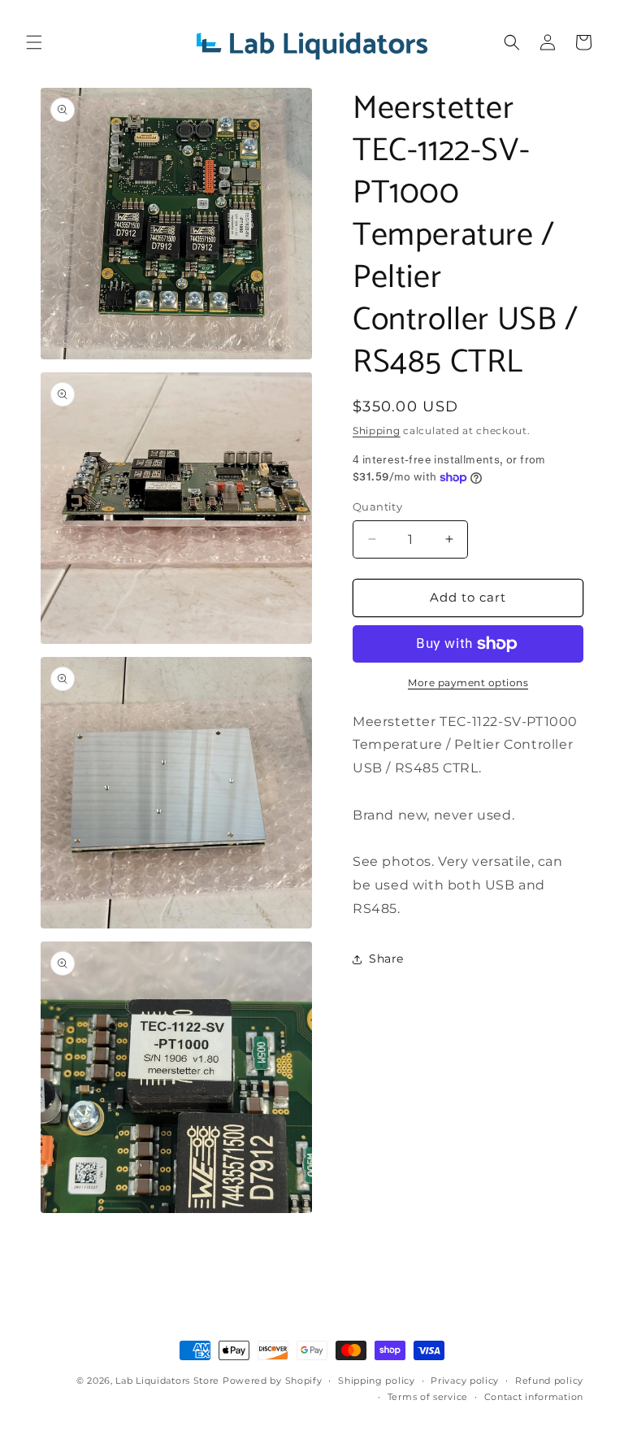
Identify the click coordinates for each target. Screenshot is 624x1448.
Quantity (377, 506)
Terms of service (428, 1396)
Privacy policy (465, 1380)
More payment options (468, 682)
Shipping (377, 430)
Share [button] (386, 958)
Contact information (533, 1396)
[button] (34, 42)
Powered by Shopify (273, 1380)
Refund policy (549, 1380)
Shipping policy (376, 1380)
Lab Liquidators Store (167, 1380)
